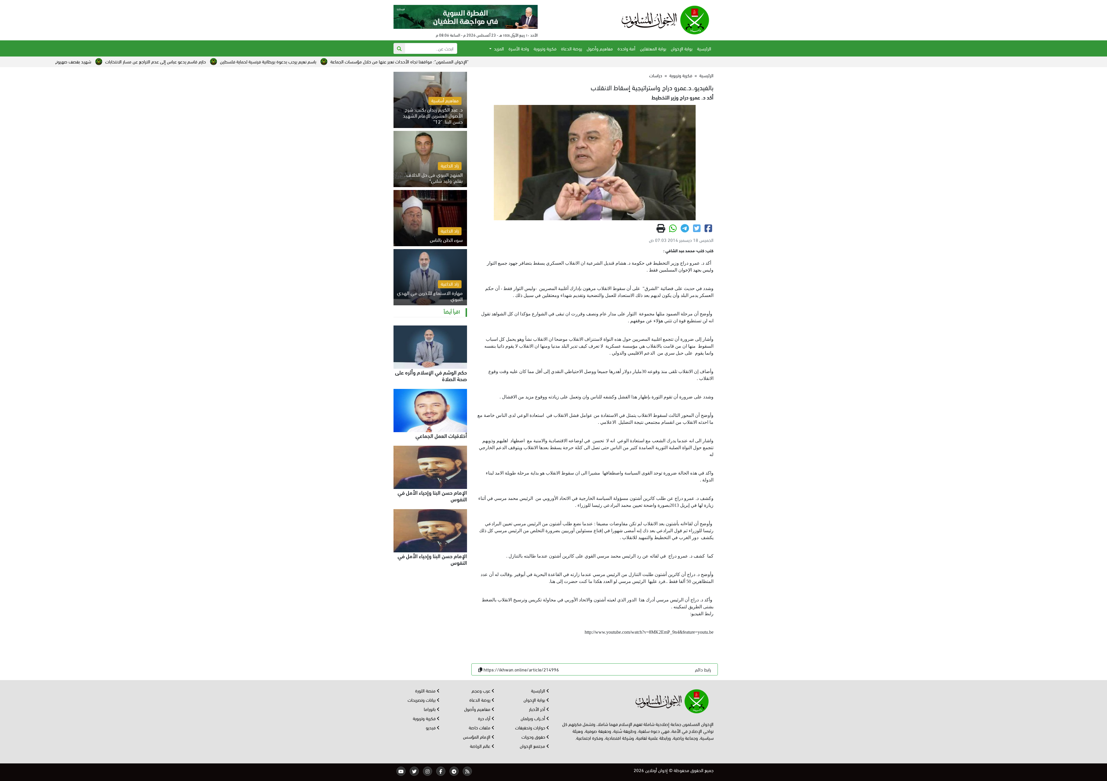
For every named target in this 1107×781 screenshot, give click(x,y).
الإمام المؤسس (477, 736)
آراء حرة (485, 718)
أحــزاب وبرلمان (533, 718)
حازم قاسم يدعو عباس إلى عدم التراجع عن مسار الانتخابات (252, 61)
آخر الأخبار (537, 708)
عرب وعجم (482, 690)
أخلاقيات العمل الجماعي (441, 435)
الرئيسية (704, 48)
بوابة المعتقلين (653, 48)
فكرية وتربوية (545, 48)
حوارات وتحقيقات (530, 727)
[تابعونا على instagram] (427, 771)
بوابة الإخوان (681, 48)
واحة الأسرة (519, 48)
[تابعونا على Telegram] (454, 771)
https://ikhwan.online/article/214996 (521, 669)
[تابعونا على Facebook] (440, 771)
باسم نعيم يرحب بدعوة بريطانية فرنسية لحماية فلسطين (364, 61)
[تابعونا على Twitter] (414, 771)
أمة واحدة (626, 48)
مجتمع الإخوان (533, 745)
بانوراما (430, 708)
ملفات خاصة (480, 727)
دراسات (655, 75)
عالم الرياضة (481, 745)
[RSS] (467, 771)
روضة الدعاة (571, 48)
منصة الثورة (426, 690)
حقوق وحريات (534, 736)
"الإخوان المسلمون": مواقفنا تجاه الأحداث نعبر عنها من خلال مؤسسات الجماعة (496, 61)
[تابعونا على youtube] (401, 771)
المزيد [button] (498, 48)
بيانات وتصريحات (422, 699)
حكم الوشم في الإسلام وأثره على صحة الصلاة (431, 375)
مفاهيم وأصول (600, 48)
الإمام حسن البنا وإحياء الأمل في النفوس (432, 495)
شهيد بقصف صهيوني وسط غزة (159, 61)
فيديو (431, 727)
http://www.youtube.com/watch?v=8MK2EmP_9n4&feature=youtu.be (649, 632)
